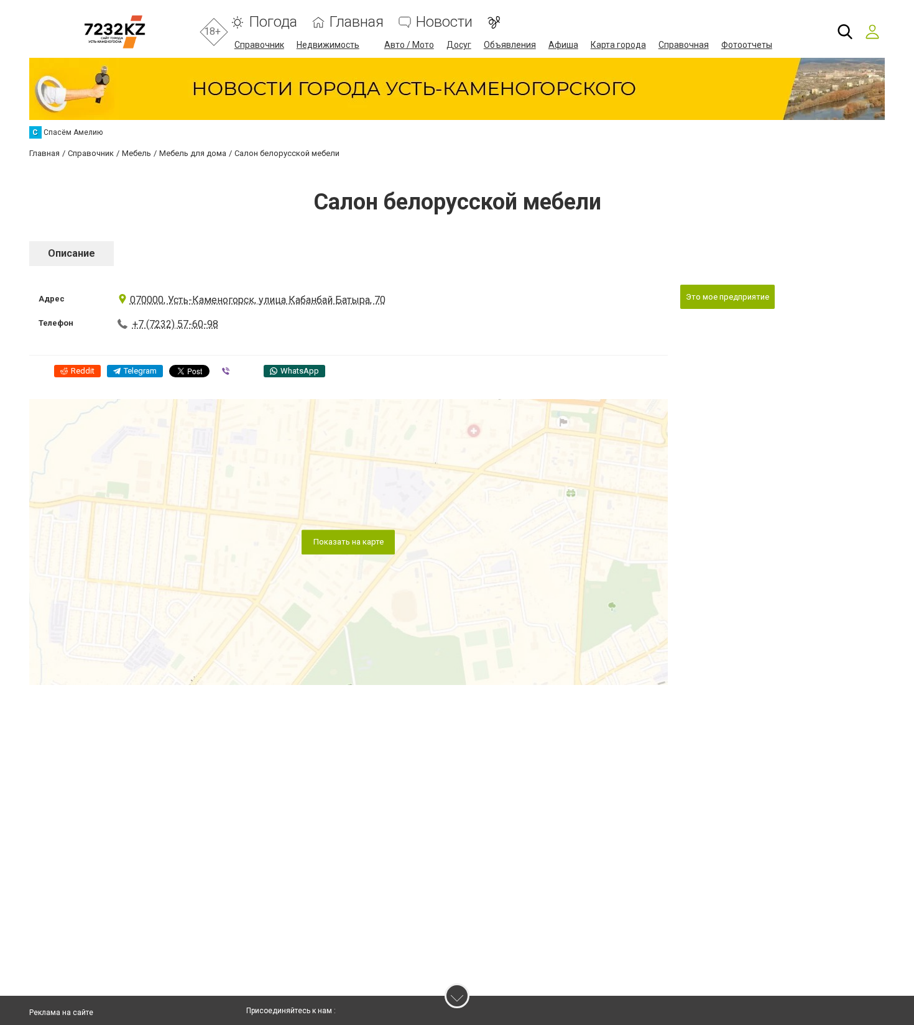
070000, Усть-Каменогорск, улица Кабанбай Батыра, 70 (257, 300)
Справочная (683, 45)
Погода (273, 22)
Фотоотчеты (746, 45)
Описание (71, 253)
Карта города (618, 45)
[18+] (114, 32)
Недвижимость (328, 45)
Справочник (259, 45)
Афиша (563, 45)
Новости (444, 22)
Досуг (458, 45)
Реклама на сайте (61, 1012)
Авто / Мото (409, 45)
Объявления (510, 45)
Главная (357, 22)
